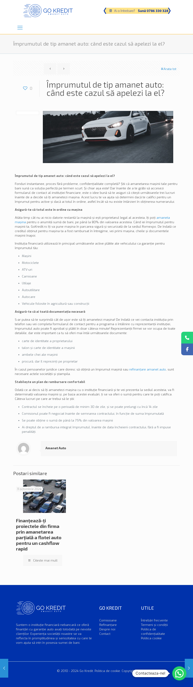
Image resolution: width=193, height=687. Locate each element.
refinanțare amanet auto (147, 369)
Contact (104, 634)
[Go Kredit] (48, 10)
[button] (179, 673)
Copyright (129, 671)
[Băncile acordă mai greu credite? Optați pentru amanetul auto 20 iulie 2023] (189, 668)
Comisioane (108, 620)
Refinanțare (108, 625)
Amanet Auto (55, 448)
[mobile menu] (20, 28)
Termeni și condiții (154, 625)
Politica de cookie (107, 671)
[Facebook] (187, 349)
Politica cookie (151, 638)
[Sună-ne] (187, 338)
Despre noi (107, 629)
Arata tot (170, 69)
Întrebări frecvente (154, 620)
